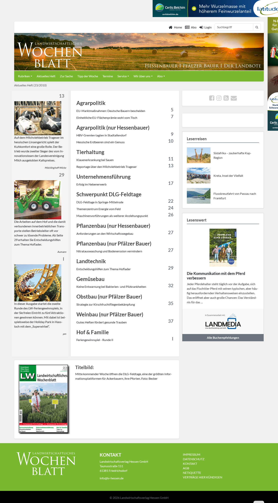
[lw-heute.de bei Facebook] (211, 99)
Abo (193, 27)
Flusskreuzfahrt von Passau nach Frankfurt (235, 196)
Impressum (191, 454)
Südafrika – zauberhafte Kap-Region (232, 155)
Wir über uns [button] (142, 76)
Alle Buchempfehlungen (223, 337)
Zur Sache (66, 76)
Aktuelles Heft (46, 76)
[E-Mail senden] (234, 99)
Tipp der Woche (87, 76)
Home (178, 27)
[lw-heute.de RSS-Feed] (226, 99)
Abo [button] (160, 76)
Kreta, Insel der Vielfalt (228, 175)
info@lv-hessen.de (111, 478)
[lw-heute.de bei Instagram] (218, 99)
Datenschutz (193, 459)
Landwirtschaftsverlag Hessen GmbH (144, 497)
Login (208, 27)
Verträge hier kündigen (202, 477)
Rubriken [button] (24, 76)
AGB (186, 468)
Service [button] (122, 76)
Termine (108, 76)
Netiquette (192, 472)
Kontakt (190, 463)
